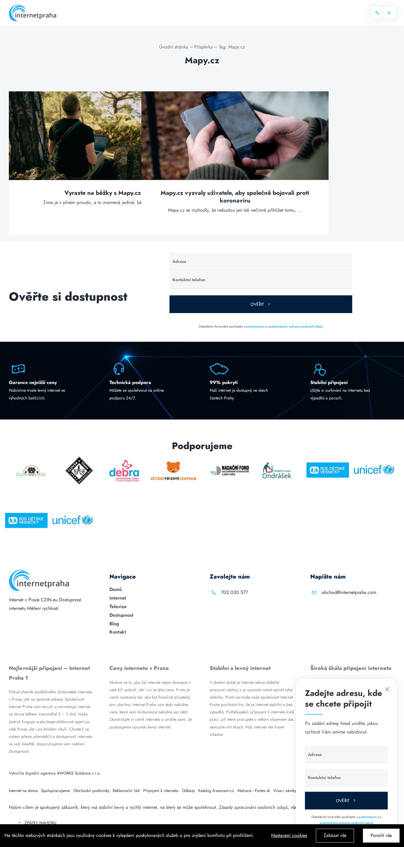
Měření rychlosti (43, 608)
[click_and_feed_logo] (31, 458)
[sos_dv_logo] (327, 458)
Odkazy (188, 790)
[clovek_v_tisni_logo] (79, 458)
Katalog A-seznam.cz (216, 790)
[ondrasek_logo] (276, 458)
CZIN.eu (49, 599)
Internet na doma (23, 790)
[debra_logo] (124, 458)
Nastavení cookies (289, 835)
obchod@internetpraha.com (348, 592)
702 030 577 (234, 592)
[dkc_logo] (173, 458)
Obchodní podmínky (91, 790)
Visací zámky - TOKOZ (292, 790)
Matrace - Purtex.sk (253, 790)
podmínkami (255, 326)
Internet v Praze (24, 599)
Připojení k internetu (160, 790)
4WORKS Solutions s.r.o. (79, 773)
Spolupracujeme (55, 790)
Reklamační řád (126, 790)
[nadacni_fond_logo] (229, 458)
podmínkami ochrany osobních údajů (296, 326)
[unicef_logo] (374, 458)
